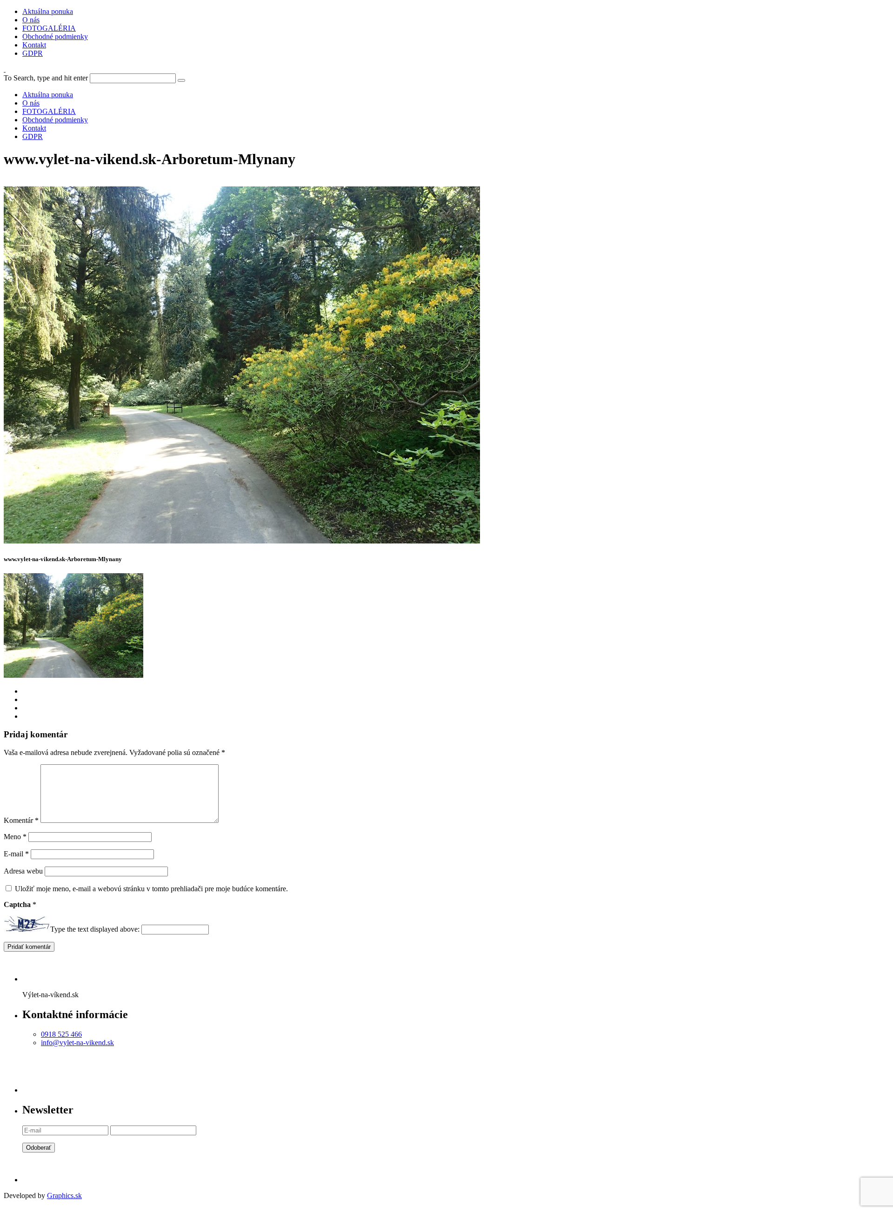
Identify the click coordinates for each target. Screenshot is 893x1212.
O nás (31, 20)
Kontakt (34, 45)
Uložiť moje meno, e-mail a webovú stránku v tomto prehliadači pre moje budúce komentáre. (151, 889)
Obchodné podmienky (55, 36)
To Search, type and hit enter (46, 78)
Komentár (21, 820)
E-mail (16, 854)
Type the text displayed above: (95, 929)
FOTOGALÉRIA (49, 28)
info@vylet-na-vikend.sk (77, 1042)
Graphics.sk (64, 1195)
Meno (15, 837)
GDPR (32, 53)
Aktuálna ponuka (47, 11)
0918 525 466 (61, 1034)
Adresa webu (23, 871)
